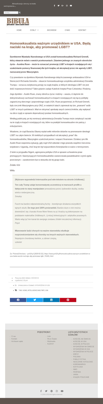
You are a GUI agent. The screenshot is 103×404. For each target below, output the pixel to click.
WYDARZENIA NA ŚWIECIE (83, 347)
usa (46, 290)
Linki (49, 336)
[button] (18, 300)
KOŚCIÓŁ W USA (79, 341)
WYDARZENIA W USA (42, 285)
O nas (67, 30)
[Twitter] (58, 5)
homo (25, 290)
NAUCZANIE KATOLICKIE (83, 362)
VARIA (75, 374)
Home (19, 30)
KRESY (76, 354)
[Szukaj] (19, 12)
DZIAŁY (33, 30)
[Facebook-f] (54, 5)
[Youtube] (71, 5)
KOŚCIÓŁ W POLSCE (81, 344)
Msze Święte (52, 339)
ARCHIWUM (51, 30)
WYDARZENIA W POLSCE (83, 352)
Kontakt (82, 30)
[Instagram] (67, 5)
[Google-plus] (51, 391)
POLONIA (77, 357)
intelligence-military (36, 290)
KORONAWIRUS (79, 364)
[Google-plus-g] (62, 5)
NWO (75, 369)
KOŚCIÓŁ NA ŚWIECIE (82, 339)
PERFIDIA (77, 372)
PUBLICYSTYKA (79, 359)
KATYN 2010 (78, 367)
